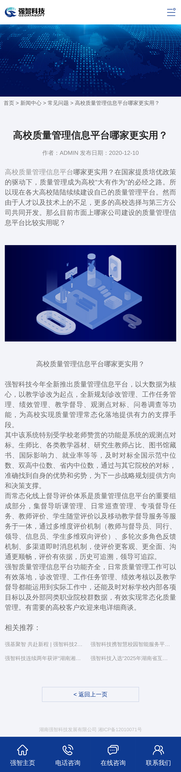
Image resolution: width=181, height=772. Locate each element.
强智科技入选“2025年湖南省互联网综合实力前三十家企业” (130, 658)
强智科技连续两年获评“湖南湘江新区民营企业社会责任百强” (44, 658)
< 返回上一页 (90, 694)
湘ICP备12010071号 (120, 729)
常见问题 (58, 103)
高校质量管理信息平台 (39, 172)
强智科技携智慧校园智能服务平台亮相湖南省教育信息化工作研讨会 (130, 644)
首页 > (12, 103)
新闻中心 (31, 103)
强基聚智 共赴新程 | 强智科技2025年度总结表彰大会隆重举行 (44, 644)
